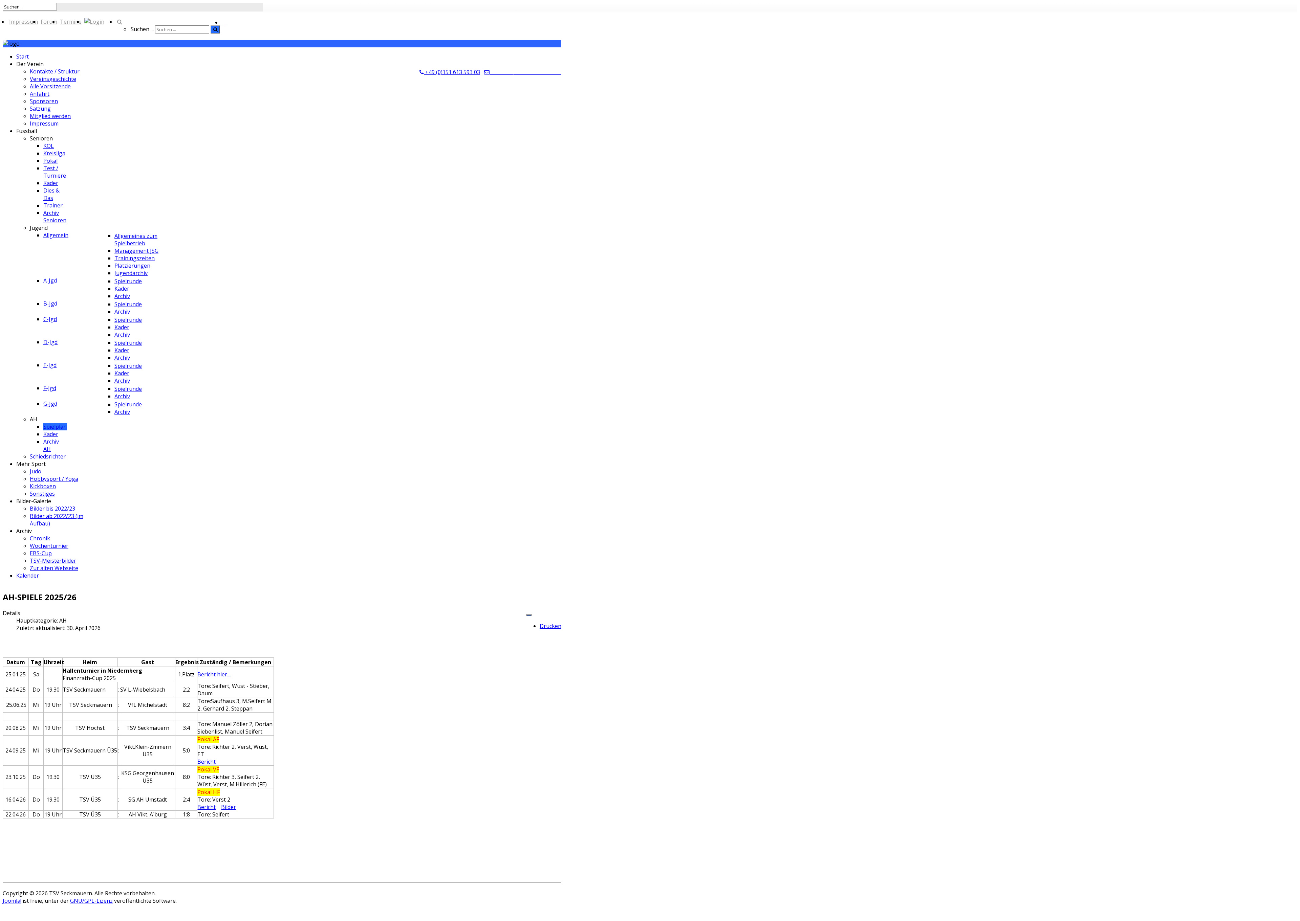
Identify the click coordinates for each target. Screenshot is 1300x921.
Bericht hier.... (214, 674)
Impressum (23, 21)
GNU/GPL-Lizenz (91, 900)
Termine (71, 21)
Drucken (550, 626)
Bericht (206, 761)
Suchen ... (142, 29)
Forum (49, 21)
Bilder (228, 807)
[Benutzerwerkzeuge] (529, 615)
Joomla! (12, 900)
